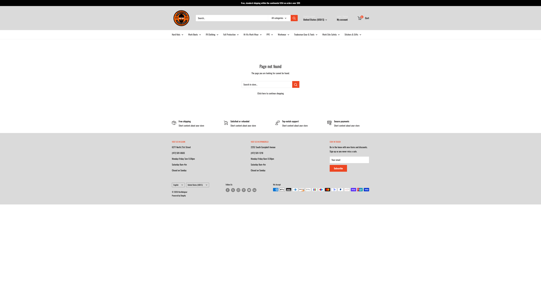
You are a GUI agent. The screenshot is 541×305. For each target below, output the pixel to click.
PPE (268, 34)
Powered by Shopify (179, 195)
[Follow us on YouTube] (249, 190)
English (175, 184)
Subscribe (338, 168)
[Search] (294, 18)
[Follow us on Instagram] (238, 190)
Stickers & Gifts (351, 34)
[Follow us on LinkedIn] (254, 190)
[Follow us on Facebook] (228, 190)
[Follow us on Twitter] (233, 190)
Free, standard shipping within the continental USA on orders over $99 (270, 3)
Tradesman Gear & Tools (304, 34)
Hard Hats (176, 34)
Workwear (282, 34)
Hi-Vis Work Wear (251, 34)
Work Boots (193, 34)
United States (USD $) (195, 184)
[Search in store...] (295, 84)
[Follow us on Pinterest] (244, 190)
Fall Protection (229, 34)
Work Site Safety (329, 34)
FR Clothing (210, 34)
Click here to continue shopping (270, 93)
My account (342, 19)
